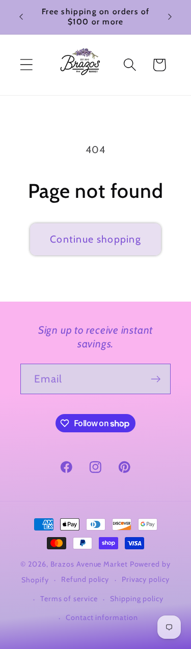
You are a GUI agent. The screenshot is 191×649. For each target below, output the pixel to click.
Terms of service (69, 598)
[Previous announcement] (21, 17)
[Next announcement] (170, 17)
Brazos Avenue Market (90, 564)
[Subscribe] (155, 379)
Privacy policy (146, 579)
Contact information (102, 617)
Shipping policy (136, 598)
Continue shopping (95, 239)
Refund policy (85, 579)
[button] (26, 64)
